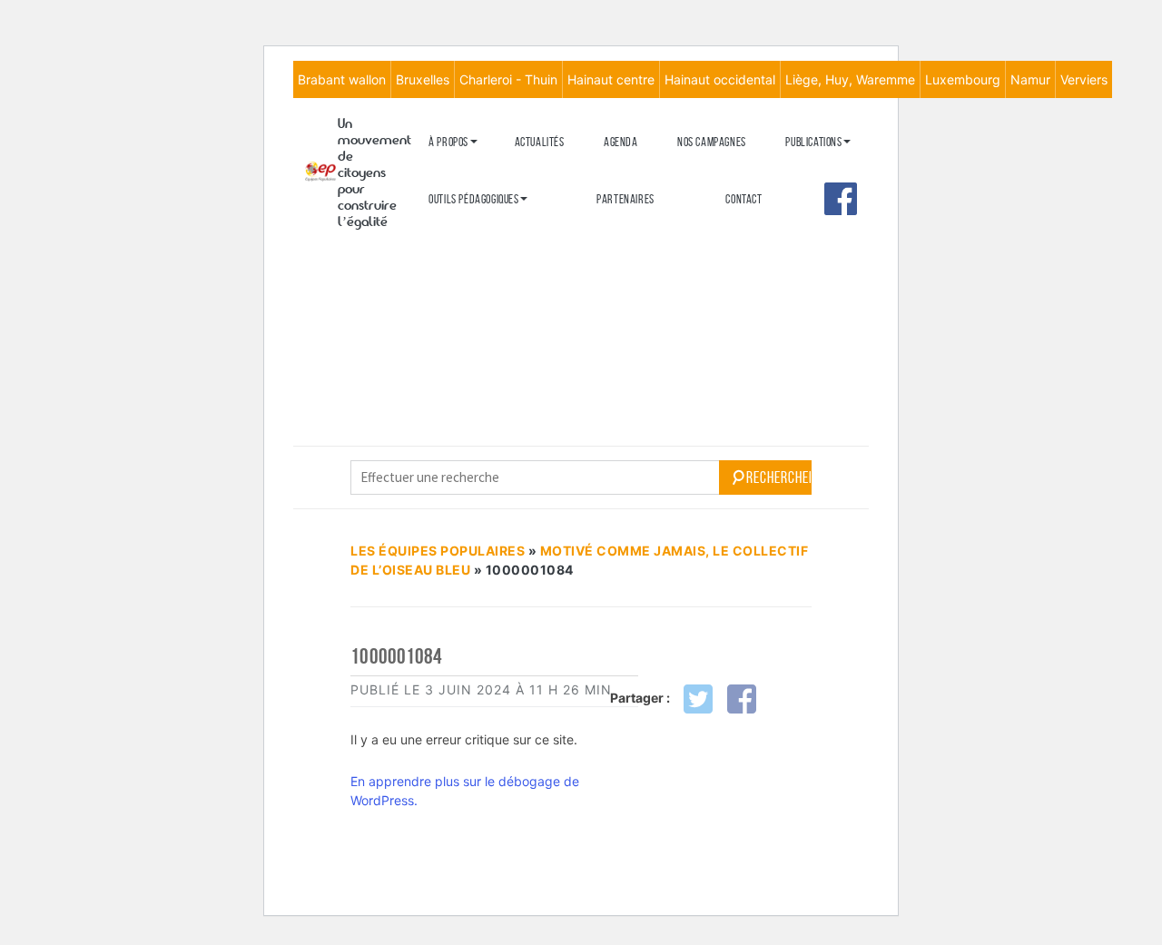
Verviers (1084, 79)
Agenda (621, 142)
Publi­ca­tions (813, 142)
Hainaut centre (611, 79)
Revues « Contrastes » (836, 171)
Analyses (807, 251)
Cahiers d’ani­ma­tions (476, 228)
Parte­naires (625, 199)
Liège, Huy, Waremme (850, 79)
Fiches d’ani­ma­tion (470, 258)
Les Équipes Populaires (437, 550)
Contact (743, 199)
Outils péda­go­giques (473, 199)
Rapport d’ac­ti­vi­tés (473, 262)
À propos (448, 142)
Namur (1030, 79)
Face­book (840, 198)
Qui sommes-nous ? (469, 171)
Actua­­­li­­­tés (540, 142)
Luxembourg (962, 79)
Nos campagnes (711, 142)
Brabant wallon (342, 79)
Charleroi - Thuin (508, 79)
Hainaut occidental (720, 79)
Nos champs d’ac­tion (474, 232)
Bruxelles (422, 79)
